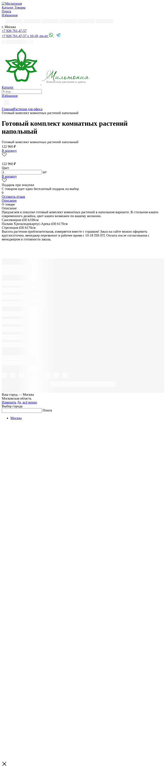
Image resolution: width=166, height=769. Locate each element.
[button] (14, 31)
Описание (9, 200)
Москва (16, 418)
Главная (7, 109)
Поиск (47, 410)
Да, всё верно (27, 402)
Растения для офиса (27, 109)
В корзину (9, 176)
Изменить (9, 402)
